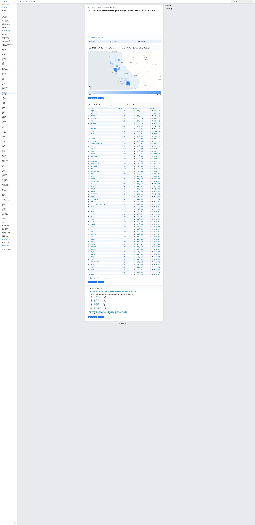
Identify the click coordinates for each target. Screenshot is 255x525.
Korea (3, 135)
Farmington (93, 126)
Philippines (4, 167)
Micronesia (4, 147)
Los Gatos (93, 267)
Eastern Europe (5, 94)
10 (114, 278)
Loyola (92, 237)
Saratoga (92, 133)
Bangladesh (4, 58)
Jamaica (3, 128)
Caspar (92, 194)
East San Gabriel (94, 123)
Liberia (3, 142)
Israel (3, 126)
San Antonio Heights (95, 261)
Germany (3, 107)
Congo (3, 82)
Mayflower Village (94, 203)
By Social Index (4, 16)
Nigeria (3, 156)
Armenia (3, 50)
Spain (3, 189)
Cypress (92, 186)
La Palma (92, 173)
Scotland (3, 175)
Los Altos (92, 183)
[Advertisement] (106, 23)
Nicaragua (4, 155)
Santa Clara (93, 179)
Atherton (92, 259)
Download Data (93, 98)
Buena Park (93, 219)
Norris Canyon (93, 115)
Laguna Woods (94, 161)
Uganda (3, 203)
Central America (5, 77)
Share (102, 98)
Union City (93, 223)
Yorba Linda (93, 242)
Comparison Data (169, 8)
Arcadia (92, 121)
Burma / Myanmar (5, 69)
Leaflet (147, 89)
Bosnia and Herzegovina (6, 65)
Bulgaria (3, 68)
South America (5, 184)
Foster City (93, 140)
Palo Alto (92, 155)
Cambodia (4, 72)
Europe (3, 103)
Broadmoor (93, 169)
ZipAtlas (159, 89)
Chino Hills (93, 148)
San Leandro (93, 191)
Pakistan (3, 164)
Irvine (92, 146)
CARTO (156, 89)
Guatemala (4, 112)
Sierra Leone (4, 179)
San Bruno (93, 254)
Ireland (3, 125)
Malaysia (3, 145)
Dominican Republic (6, 91)
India (3, 120)
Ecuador (3, 96)
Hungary (3, 118)
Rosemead (93, 138)
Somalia (3, 181)
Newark (92, 209)
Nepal (3, 152)
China (3, 79)
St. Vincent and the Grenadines (8, 191)
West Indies (4, 210)
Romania (3, 171)
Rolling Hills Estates (95, 181)
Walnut (92, 116)
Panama (3, 165)
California (93, 7)
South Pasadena (94, 166)
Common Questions (169, 9)
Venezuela (4, 208)
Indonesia (4, 121)
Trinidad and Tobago (6, 200)
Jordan (3, 131)
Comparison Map (169, 7)
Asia (3, 51)
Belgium (3, 62)
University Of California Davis (96, 143)
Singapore (4, 180)
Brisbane (92, 158)
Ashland (92, 269)
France (3, 106)
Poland (3, 169)
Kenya (3, 133)
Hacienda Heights (94, 136)
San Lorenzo (93, 274)
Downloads (33, 1)
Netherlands (4, 154)
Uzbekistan (4, 206)
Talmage (92, 196)
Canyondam (93, 128)
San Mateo (93, 239)
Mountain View (94, 184)
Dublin (92, 231)
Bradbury (92, 151)
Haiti (3, 114)
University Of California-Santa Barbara (98, 204)
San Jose (92, 264)
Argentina (4, 49)
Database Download (5, 4)
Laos (3, 137)
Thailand (3, 199)
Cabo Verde (4, 70)
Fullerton (92, 216)
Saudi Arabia (4, 174)
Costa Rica (4, 83)
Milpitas (92, 214)
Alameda (92, 257)
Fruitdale (92, 206)
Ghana (3, 108)
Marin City (93, 228)
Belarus (3, 60)
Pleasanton (93, 211)
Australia (3, 53)
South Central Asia (5, 185)
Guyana (3, 113)
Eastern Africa (4, 92)
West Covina (93, 246)
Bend (92, 236)
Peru (3, 166)
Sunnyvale (93, 153)
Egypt (3, 97)
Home (89, 7)
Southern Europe (5, 188)
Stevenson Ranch (94, 266)
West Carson (93, 249)
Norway (3, 161)
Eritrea (3, 101)
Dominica (4, 89)
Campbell (92, 233)
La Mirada (93, 224)
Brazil (3, 67)
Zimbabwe (4, 218)
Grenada (3, 111)
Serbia (3, 177)
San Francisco (93, 160)
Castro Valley (93, 208)
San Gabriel (93, 125)
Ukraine (3, 204)
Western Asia (4, 213)
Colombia (4, 80)
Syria (3, 196)
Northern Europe (5, 160)
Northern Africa (5, 159)
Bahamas (4, 56)
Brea (92, 229)
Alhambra (93, 130)
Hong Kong (4, 117)
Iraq (3, 123)
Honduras (4, 116)
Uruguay (3, 205)
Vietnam (3, 209)
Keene (92, 272)
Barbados (4, 59)
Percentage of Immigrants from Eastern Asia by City (106, 7)
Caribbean (4, 75)
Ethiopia (3, 102)
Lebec (92, 241)
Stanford (92, 213)
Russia (3, 172)
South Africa (4, 183)
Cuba (3, 85)
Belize (3, 63)
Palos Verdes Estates (95, 163)
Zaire (3, 217)
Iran (3, 122)
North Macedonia (5, 157)
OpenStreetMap (151, 89)
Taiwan (3, 198)
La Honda (93, 262)
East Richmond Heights (95, 271)
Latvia (3, 140)
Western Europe (5, 214)
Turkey (3, 201)
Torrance (92, 176)
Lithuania (4, 143)
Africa (3, 46)
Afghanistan (4, 45)
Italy (3, 127)
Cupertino (93, 131)
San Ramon (93, 218)
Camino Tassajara (94, 164)
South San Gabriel (94, 141)
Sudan (3, 193)
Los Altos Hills (93, 150)
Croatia (3, 84)
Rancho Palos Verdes (95, 171)
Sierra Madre (93, 234)
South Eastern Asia (5, 186)
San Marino (93, 110)
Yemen (3, 215)
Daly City (92, 189)
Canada (3, 74)
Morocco (3, 151)
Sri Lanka (4, 190)
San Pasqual (93, 201)
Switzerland (4, 195)
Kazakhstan (4, 132)
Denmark (4, 88)
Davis (92, 226)
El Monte (92, 221)
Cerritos (92, 145)
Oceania (3, 162)
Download (158, 49)
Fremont (92, 174)
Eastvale (92, 251)
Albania (3, 48)
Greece (3, 109)
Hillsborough (93, 178)
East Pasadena (94, 193)
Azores (3, 55)
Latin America (4, 138)
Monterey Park (94, 113)
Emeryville (93, 188)
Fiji (2, 104)
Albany (92, 168)
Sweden (3, 194)
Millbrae (92, 135)
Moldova (3, 150)
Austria (3, 54)
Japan (3, 130)
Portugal (3, 170)
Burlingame (93, 244)
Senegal (3, 176)
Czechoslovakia (5, 87)
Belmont (92, 256)
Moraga (92, 247)
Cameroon (4, 73)
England (3, 99)
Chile (3, 78)
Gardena (92, 252)
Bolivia (3, 64)
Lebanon (3, 141)
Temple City (93, 120)
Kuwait (3, 136)
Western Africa (5, 212)
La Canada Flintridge (95, 199)
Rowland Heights (94, 111)
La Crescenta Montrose (95, 198)
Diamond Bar (93, 118)
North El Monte (94, 156)
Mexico (3, 146)
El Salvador (4, 98)
